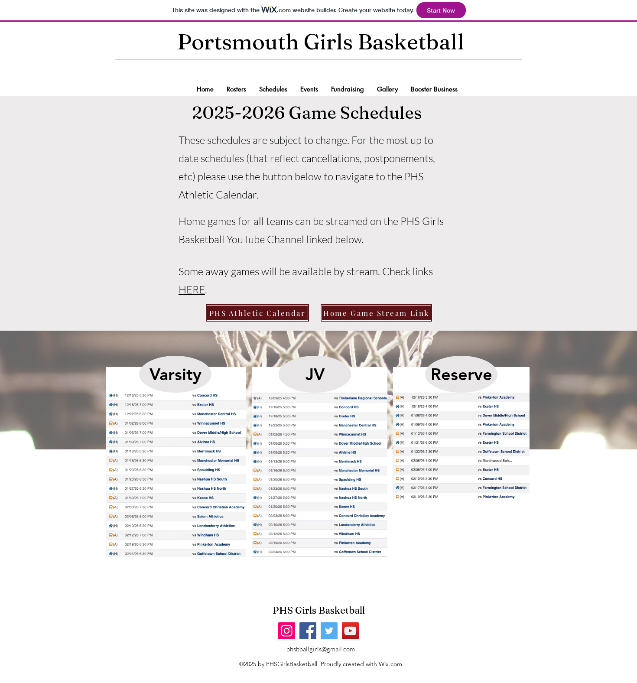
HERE (192, 289)
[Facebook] (307, 630)
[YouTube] (350, 630)
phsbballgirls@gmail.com (320, 649)
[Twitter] (329, 630)
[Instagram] (286, 630)
